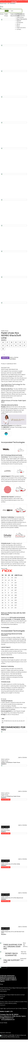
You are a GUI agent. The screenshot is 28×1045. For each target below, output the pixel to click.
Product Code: (5, 363)
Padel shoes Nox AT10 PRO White (10, 864)
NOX (15, 363)
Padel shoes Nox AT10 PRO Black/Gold (12, 897)
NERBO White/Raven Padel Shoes (10, 762)
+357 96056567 (11, 3)
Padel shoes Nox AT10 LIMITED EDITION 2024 (12, 932)
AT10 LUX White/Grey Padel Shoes (10, 796)
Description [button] (5, 367)
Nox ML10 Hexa (5, 830)
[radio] (3, 342)
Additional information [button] (9, 369)
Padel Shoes (6, 14)
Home (2, 14)
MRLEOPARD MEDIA (13, 1037)
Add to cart (5, 357)
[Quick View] (1, 757)
